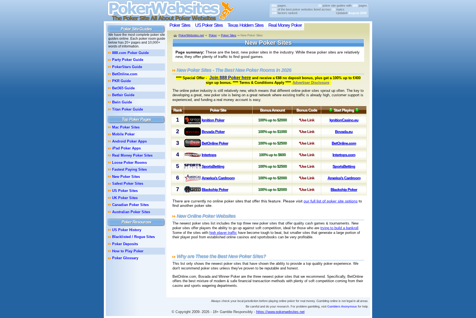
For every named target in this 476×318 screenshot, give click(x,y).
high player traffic (223, 233)
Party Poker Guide (127, 60)
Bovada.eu (344, 131)
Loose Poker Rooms (129, 163)
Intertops (209, 155)
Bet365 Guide (123, 88)
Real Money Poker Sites (132, 155)
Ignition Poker (213, 120)
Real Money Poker (285, 25)
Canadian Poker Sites (130, 205)
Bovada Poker (213, 131)
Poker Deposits (125, 244)
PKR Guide (121, 81)
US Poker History (126, 230)
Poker (213, 35)
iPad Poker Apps (126, 148)
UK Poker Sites (125, 198)
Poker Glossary (125, 258)
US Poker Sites (209, 25)
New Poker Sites (126, 177)
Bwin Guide (122, 102)
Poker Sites (179, 25)
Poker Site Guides (136, 28)
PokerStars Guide (127, 67)
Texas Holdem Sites (246, 25)
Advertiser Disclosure (311, 83)
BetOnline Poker (215, 143)
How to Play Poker (128, 251)
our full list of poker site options (331, 201)
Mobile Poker (123, 134)
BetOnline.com (344, 143)
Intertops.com (343, 155)
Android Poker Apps (129, 141)
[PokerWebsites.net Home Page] (170, 20)
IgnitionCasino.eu (343, 120)
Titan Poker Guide (127, 109)
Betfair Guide (123, 95)
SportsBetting (213, 166)
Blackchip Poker (215, 189)
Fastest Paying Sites (129, 169)
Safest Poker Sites (127, 183)
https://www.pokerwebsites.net (280, 312)
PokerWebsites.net (191, 35)
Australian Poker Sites (131, 212)
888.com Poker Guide (130, 53)
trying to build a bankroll (339, 228)
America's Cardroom (218, 178)
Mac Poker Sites (126, 127)
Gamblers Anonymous (342, 306)
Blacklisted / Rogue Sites (133, 237)
